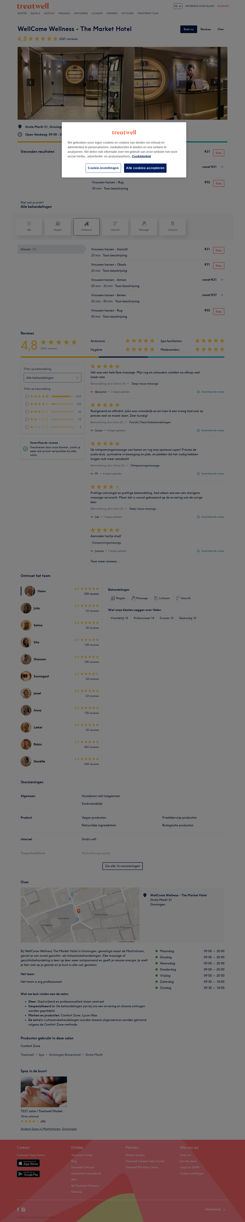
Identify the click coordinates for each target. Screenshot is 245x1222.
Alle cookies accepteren (145, 168)
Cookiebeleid (141, 156)
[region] (124, 149)
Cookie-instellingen (103, 168)
